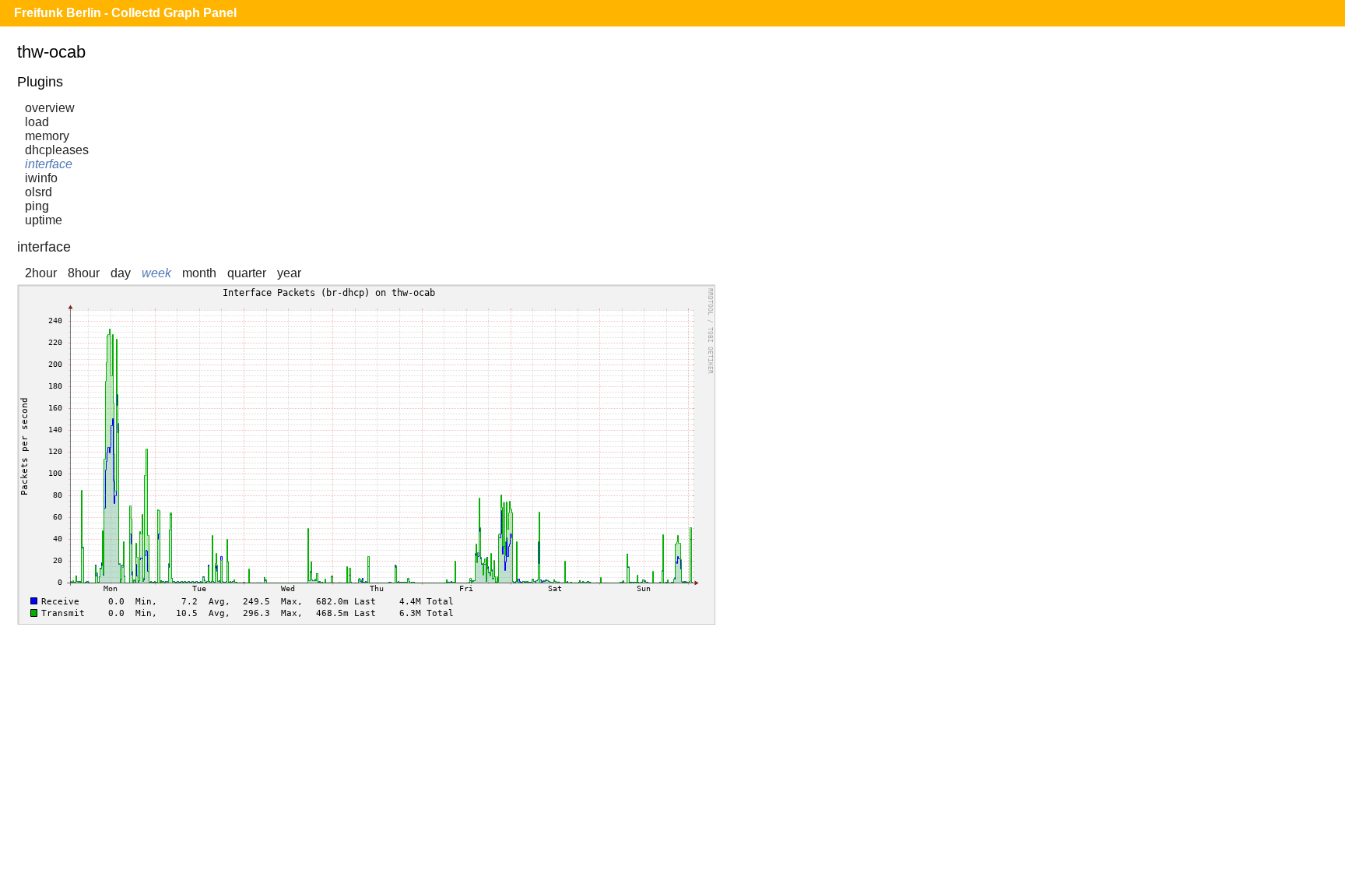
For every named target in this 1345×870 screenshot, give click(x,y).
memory (47, 136)
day (121, 273)
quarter (246, 273)
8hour (84, 273)
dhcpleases (57, 150)
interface (48, 164)
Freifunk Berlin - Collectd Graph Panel (125, 12)
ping (37, 206)
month (199, 273)
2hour (41, 273)
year (289, 273)
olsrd (38, 192)
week (156, 273)
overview (50, 107)
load (37, 122)
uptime (43, 220)
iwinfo (41, 178)
